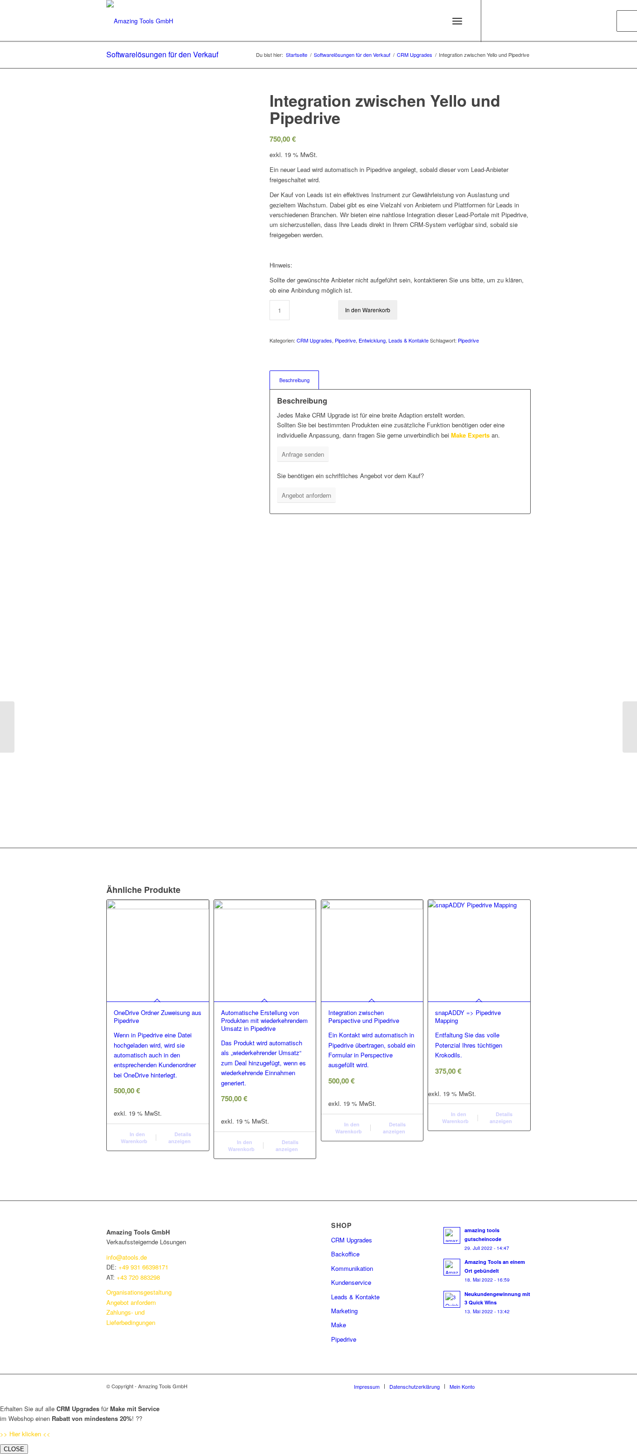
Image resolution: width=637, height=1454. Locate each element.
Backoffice (345, 1253)
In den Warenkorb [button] (134, 1138)
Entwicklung (372, 340)
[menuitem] (367, 1386)
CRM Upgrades (314, 340)
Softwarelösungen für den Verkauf (162, 54)
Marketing (344, 1310)
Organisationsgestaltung (139, 1292)
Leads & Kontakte (408, 340)
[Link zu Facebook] (510, 20)
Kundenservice (351, 1282)
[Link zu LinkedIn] (496, 20)
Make (338, 1324)
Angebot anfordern (131, 1302)
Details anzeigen (179, 1138)
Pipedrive (345, 340)
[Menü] (457, 21)
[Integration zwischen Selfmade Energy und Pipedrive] (630, 727)
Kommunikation (352, 1268)
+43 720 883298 (138, 1277)
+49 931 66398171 (143, 1266)
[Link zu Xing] (524, 20)
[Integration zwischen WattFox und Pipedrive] (7, 727)
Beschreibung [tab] (294, 380)
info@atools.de (126, 1257)
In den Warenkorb (367, 310)
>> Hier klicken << (25, 1433)
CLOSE (14, 1449)
